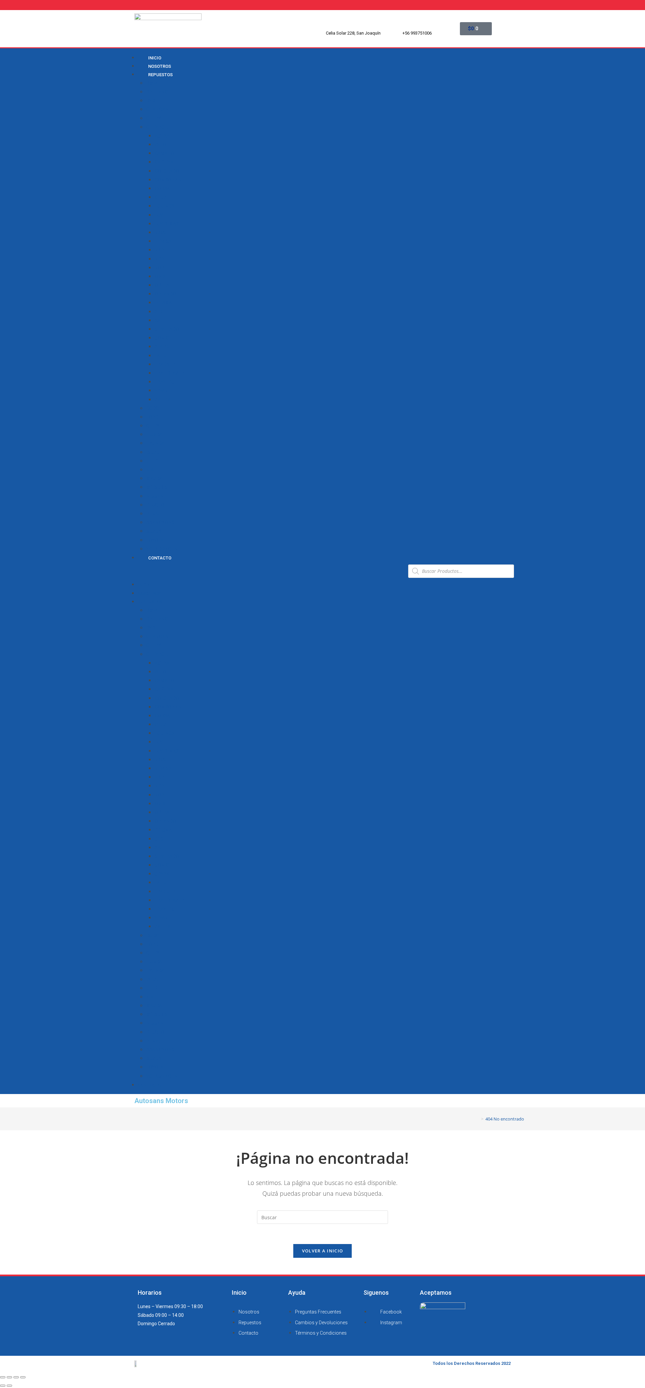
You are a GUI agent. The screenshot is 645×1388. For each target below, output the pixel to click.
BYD (150, 100)
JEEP (152, 461)
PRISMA (163, 302)
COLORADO (167, 171)
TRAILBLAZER (169, 373)
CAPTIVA (164, 162)
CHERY (153, 118)
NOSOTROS (149, 593)
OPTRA (162, 285)
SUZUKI (154, 531)
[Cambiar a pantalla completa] (16, 1377)
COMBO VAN (168, 180)
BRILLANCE (158, 92)
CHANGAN (157, 109)
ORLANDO (165, 294)
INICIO (144, 584)
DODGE (154, 408)
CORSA (162, 188)
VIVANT (163, 390)
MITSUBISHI (159, 487)
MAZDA (154, 478)
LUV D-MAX (167, 224)
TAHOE (162, 355)
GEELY (152, 426)
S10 (159, 311)
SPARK (162, 346)
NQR (159, 267)
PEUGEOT (156, 505)
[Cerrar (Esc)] (2, 1377)
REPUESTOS (160, 74)
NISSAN (154, 496)
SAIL (159, 320)
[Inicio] (477, 1119)
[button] (267, 571)
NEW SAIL (165, 241)
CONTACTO (159, 557)
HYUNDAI (156, 443)
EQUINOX (165, 206)
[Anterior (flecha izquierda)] (2, 1386)
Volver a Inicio (322, 1251)
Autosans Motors (161, 1101)
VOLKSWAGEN (161, 549)
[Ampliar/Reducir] (23, 1377)
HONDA (154, 434)
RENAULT (156, 513)
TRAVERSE (166, 382)
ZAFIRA (163, 399)
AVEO (160, 144)
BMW (151, 83)
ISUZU (153, 452)
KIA (150, 470)
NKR (159, 250)
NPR (159, 259)
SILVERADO (167, 329)
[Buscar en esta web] (322, 1216)
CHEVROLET (159, 127)
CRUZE (162, 197)
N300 (160, 232)
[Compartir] (9, 1377)
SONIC (162, 338)
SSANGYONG (160, 522)
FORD (152, 417)
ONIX (160, 276)
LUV (159, 215)
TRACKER (165, 364)
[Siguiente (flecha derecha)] (9, 1386)
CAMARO (164, 153)
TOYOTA (155, 540)
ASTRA (162, 136)
